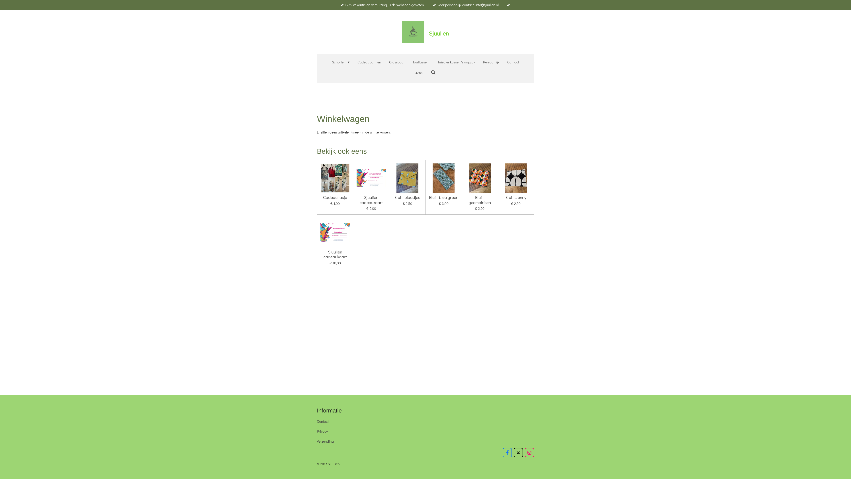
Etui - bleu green (443, 197)
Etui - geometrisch (479, 200)
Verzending (325, 441)
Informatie (329, 410)
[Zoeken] (433, 72)
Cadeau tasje (335, 197)
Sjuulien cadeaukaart (371, 200)
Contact (323, 421)
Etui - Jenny (516, 197)
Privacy (322, 431)
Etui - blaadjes (407, 197)
